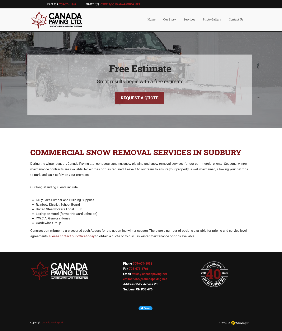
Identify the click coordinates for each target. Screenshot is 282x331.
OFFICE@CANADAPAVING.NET (120, 4)
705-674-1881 (67, 4)
